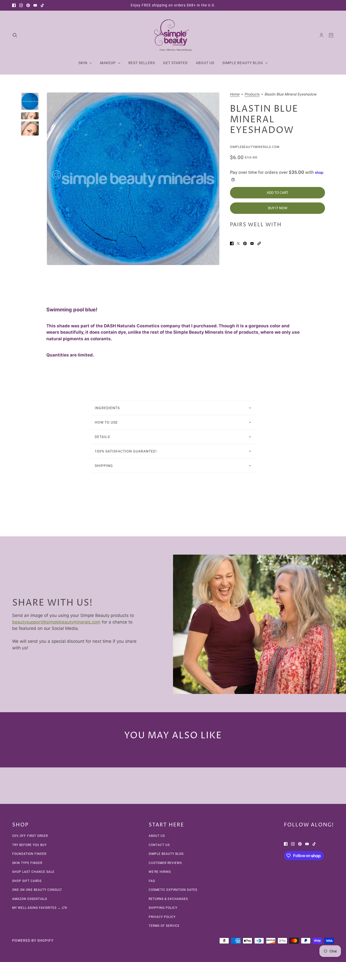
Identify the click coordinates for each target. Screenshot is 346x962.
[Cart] (331, 35)
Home (235, 94)
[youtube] (35, 5)
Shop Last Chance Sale (33, 872)
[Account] (321, 35)
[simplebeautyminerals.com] (173, 35)
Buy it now (277, 208)
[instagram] (21, 5)
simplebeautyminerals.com (254, 147)
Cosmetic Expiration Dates (173, 890)
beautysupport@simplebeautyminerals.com (56, 621)
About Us (157, 836)
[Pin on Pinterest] (245, 243)
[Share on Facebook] (232, 243)
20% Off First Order (30, 836)
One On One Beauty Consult (37, 890)
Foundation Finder (29, 854)
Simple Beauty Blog (166, 854)
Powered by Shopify (32, 940)
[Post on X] (238, 243)
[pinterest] (28, 5)
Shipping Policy (163, 908)
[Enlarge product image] (133, 178)
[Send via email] (252, 243)
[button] (259, 243)
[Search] (15, 35)
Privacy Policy (162, 917)
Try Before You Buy (29, 845)
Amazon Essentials (29, 899)
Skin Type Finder (27, 863)
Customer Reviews (165, 863)
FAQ (152, 881)
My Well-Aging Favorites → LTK (39, 908)
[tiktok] (42, 5)
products (252, 94)
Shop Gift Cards (27, 881)
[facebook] (14, 5)
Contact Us (159, 845)
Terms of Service (164, 926)
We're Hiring (160, 872)
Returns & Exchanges (168, 899)
